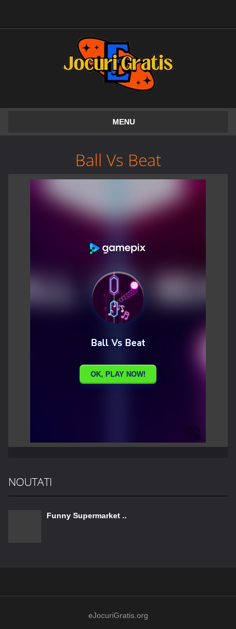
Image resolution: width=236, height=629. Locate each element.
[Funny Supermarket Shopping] (24, 526)
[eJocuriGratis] (118, 63)
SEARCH (92, 11)
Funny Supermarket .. (87, 515)
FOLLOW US (144, 11)
